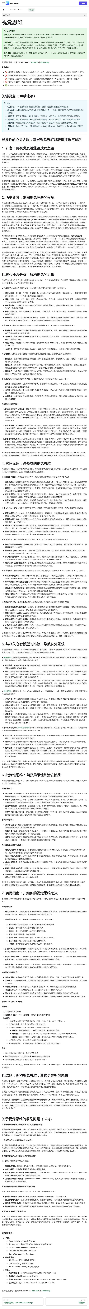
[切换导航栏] (3, 3)
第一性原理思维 (23, 727)
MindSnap (44, 62)
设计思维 (7, 691)
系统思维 (7, 657)
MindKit (34, 62)
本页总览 (6, 15)
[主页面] (4, 10)
